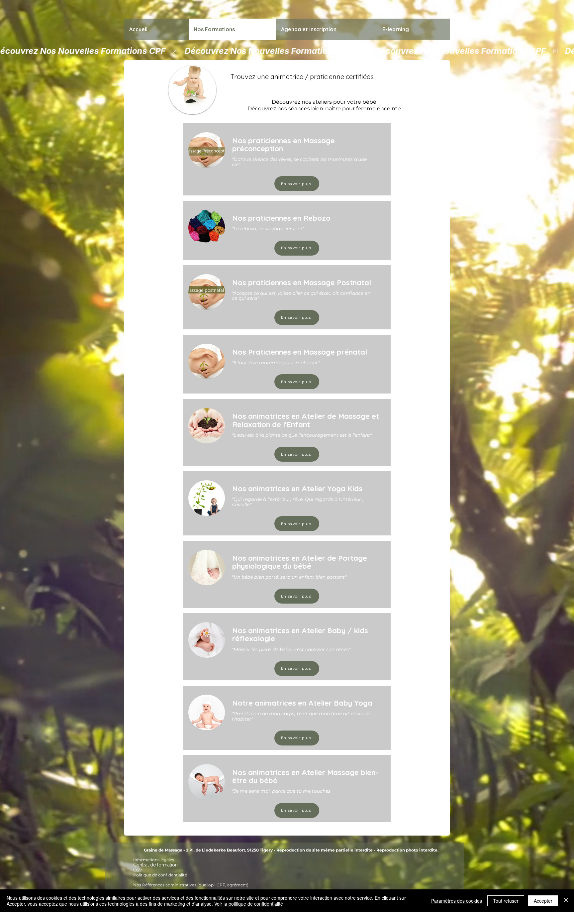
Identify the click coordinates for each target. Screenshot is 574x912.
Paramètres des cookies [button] (456, 900)
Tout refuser (506, 900)
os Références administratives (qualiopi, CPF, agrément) (192, 884)
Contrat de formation (155, 864)
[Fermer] (566, 901)
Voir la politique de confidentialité (248, 903)
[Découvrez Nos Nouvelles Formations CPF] (287, 51)
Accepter (543, 900)
